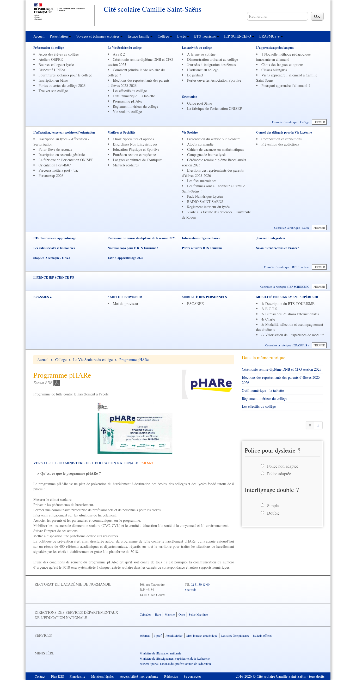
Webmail (145, 635)
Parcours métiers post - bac (58, 170)
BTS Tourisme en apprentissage (54, 238)
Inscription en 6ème (53, 80)
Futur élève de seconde (55, 149)
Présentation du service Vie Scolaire (213, 138)
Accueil (39, 36)
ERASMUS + (270, 36)
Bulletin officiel (262, 635)
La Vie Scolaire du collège (125, 47)
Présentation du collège (48, 47)
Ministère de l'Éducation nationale (160, 653)
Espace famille (139, 36)
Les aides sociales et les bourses (54, 248)
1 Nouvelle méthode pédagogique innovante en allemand (283, 57)
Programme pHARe (127, 101)
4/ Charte (268, 319)
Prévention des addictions (280, 144)
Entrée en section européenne (134, 154)
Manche (170, 614)
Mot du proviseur (125, 303)
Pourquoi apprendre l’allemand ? (285, 85)
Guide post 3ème (199, 103)
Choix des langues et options (282, 64)
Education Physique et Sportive (136, 149)
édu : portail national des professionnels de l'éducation (175, 663)
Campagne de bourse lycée (206, 154)
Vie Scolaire (190, 132)
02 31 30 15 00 (200, 584)
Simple (273, 505)
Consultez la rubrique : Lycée (291, 228)
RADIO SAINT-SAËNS (205, 201)
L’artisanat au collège (202, 69)
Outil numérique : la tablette (134, 95)
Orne (182, 614)
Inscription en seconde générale (62, 154)
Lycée (182, 36)
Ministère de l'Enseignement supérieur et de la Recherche (175, 658)
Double (273, 513)
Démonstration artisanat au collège (212, 59)
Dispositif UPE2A (52, 69)
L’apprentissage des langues (275, 47)
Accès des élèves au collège (59, 54)
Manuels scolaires (126, 165)
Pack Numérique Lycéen (205, 196)
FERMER (319, 122)
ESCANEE (195, 303)
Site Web (190, 589)
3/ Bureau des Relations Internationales (290, 313)
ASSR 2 (119, 54)
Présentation (59, 36)
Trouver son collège (53, 90)
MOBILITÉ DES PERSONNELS (204, 297)
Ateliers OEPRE (51, 59)
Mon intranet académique (201, 635)
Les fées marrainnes (201, 180)
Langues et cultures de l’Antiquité (137, 159)
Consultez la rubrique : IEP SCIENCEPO (284, 286)
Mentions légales (102, 676)
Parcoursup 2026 (51, 175)
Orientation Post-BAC (55, 165)
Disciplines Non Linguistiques (135, 144)
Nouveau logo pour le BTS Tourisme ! (133, 248)
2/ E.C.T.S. (269, 308)
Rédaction (171, 676)
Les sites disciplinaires (235, 635)
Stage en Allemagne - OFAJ (51, 258)
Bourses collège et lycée (56, 64)
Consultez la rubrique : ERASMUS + (287, 345)
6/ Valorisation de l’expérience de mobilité (292, 334)
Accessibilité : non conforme (139, 676)
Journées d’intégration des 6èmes (211, 64)
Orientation (189, 96)
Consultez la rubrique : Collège (290, 122)
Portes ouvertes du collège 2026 (62, 85)
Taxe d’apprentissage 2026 (125, 258)
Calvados (145, 614)
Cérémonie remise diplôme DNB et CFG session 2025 (281, 369)
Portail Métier (173, 635)
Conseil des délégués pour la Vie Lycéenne (284, 132)
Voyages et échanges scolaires (98, 36)
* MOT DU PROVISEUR (125, 297)
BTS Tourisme (205, 36)
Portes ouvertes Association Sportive (214, 80)
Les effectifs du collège (130, 90)
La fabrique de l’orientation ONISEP (214, 108)
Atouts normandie (200, 144)
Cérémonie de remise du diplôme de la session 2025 (141, 238)
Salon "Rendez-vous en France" (277, 248)
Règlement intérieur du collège (135, 106)
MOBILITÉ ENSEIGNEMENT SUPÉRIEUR (287, 297)
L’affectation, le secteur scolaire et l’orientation (64, 132)
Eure (158, 614)
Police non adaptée (282, 466)
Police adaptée (279, 473)
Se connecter (192, 676)
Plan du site (77, 676)
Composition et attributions (281, 138)
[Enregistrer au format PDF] (56, 382)
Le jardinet (195, 75)
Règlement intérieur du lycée (208, 206)
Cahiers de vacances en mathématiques (215, 149)
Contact (40, 676)
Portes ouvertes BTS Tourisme (202, 248)
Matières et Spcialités (122, 132)
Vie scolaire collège (127, 111)
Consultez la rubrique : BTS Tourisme (286, 267)
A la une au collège (201, 54)
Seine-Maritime (198, 614)
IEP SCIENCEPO (238, 36)
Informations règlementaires (201, 238)
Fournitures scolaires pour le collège (65, 75)
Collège (164, 36)
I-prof (158, 635)
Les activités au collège (197, 47)
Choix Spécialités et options (133, 138)
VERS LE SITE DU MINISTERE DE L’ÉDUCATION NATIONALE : (93, 462)
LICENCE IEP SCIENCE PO (53, 277)
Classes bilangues (274, 69)
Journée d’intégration (270, 238)
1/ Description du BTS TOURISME (288, 303)
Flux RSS (57, 676)
